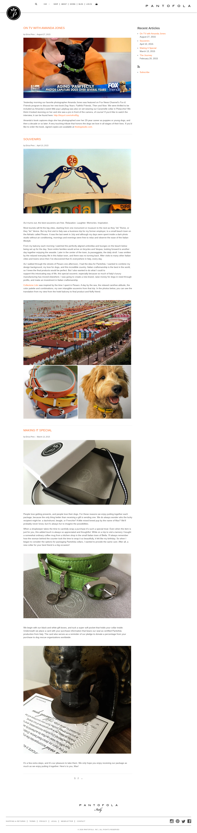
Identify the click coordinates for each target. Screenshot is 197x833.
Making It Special (37, 430)
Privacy (43, 821)
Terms (32, 821)
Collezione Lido (30, 285)
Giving (72, 4)
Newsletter (67, 821)
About (64, 4)
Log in (89, 4)
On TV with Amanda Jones (44, 28)
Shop (56, 4)
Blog (81, 4)
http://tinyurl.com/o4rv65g (66, 115)
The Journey (146, 55)
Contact (81, 821)
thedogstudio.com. (84, 127)
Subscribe (144, 72)
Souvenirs (32, 139)
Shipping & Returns (16, 821)
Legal (54, 821)
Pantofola (168, 6)
